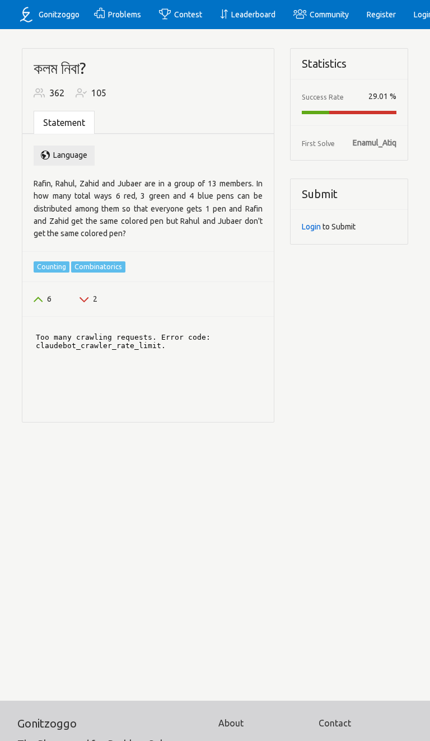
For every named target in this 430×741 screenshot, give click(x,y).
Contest (186, 14)
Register (381, 14)
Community (327, 14)
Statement (64, 123)
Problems (123, 14)
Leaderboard (251, 14)
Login (311, 226)
